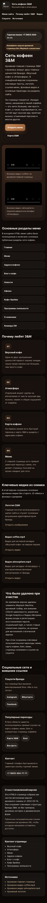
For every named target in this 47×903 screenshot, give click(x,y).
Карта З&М (13, 135)
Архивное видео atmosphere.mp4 (23, 888)
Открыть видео (13, 550)
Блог (25, 738)
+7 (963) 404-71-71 (17, 773)
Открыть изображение (16, 525)
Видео (40, 14)
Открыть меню (15, 127)
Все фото (12, 745)
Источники (17, 18)
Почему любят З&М (25, 14)
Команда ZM (10, 325)
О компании (10, 317)
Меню (7, 256)
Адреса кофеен (12, 265)
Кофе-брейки (11, 299)
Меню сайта (8, 14)
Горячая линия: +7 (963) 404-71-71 (22, 36)
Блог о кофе (10, 273)
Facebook (12, 704)
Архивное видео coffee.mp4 (21, 885)
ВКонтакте (27, 697)
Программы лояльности (16, 308)
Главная (8, 247)
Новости (8, 282)
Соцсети (6, 18)
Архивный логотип (16, 891)
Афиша (7, 291)
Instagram (12, 697)
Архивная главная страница (21, 881)
